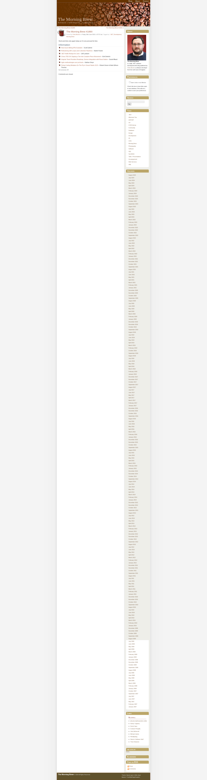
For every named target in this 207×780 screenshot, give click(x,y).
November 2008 (133, 662)
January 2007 (133, 706)
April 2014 (131, 492)
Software (131, 148)
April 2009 (131, 649)
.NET (111, 34)
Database (131, 130)
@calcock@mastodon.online (138, 721)
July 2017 (131, 390)
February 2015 (133, 465)
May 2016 (131, 426)
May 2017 (131, 395)
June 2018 (132, 361)
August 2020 (132, 301)
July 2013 (131, 515)
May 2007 (131, 701)
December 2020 (133, 290)
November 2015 (133, 442)
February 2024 (133, 191)
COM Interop (132, 125)
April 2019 (131, 342)
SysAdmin (131, 154)
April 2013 (131, 523)
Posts (131, 766)
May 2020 (131, 308)
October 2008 (133, 665)
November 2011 (133, 568)
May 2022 (131, 246)
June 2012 (132, 549)
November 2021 (133, 261)
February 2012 (133, 560)
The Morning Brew (75, 19)
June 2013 (132, 518)
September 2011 (133, 573)
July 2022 (131, 240)
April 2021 (131, 280)
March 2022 (132, 251)
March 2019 (132, 345)
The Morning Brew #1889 (66, 28)
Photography (132, 146)
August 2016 (132, 418)
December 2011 (133, 565)
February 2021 (133, 285)
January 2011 (132, 594)
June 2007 (132, 699)
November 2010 (133, 599)
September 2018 (133, 353)
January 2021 (133, 287)
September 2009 (133, 636)
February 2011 (133, 591)
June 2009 (132, 644)
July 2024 (131, 177)
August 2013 (132, 513)
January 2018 (133, 374)
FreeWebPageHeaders (133, 777)
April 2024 (131, 185)
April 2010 (131, 618)
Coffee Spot (137, 775)
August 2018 (132, 355)
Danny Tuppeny (135, 723)
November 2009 (133, 631)
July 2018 (131, 358)
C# (129, 122)
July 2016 (131, 421)
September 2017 (133, 384)
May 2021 (131, 277)
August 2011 (132, 576)
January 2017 (133, 405)
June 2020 (132, 306)
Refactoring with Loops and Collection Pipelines (76, 51)
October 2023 (133, 201)
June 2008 (132, 675)
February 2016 (133, 434)
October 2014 (133, 476)
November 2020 (133, 293)
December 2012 (133, 534)
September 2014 (133, 479)
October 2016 (133, 413)
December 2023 (133, 196)
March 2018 (132, 369)
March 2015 (132, 463)
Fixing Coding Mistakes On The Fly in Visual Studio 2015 (79, 65)
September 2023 (133, 204)
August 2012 (132, 544)
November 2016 (133, 410)
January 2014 (133, 500)
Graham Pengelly (135, 728)
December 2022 (133, 227)
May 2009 (131, 646)
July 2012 (131, 547)
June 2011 (132, 581)
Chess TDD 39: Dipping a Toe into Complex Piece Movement (81, 56)
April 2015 (131, 460)
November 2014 (133, 473)
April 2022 (131, 248)
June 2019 (132, 337)
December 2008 (133, 659)
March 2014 (132, 494)
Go (129, 104)
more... (128, 752)
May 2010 (131, 615)
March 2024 (132, 188)
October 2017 (133, 382)
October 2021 (133, 264)
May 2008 (131, 678)
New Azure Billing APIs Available (71, 48)
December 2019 (133, 322)
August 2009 (132, 638)
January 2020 (133, 319)
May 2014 (131, 489)
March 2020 (132, 314)
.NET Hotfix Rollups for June (70, 54)
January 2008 (133, 688)
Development (117, 34)
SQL (130, 151)
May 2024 (131, 183)
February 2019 (133, 348)
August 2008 (132, 670)
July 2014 (131, 484)
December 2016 (133, 408)
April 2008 (131, 680)
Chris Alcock (76, 34)
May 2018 (131, 363)
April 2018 (131, 366)
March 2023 (132, 219)
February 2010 (133, 623)
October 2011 (132, 570)
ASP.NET (131, 120)
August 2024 (132, 175)
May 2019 (131, 340)
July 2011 (131, 578)
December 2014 (133, 471)
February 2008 (133, 686)
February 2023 (133, 222)
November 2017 (133, 379)
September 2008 (133, 667)
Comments (132, 769)
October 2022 (133, 232)
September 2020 (133, 298)
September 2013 (133, 510)
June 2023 (132, 212)
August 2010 (132, 607)
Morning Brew (70, 36)
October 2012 (133, 539)
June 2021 (132, 274)
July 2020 (131, 303)
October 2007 (133, 691)
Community (132, 127)
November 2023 (133, 198)
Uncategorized (133, 159)
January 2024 (133, 193)
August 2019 (132, 332)
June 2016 (132, 424)
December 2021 (133, 259)
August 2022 (132, 238)
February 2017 (133, 403)
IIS (129, 138)
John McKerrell (134, 731)
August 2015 (132, 450)
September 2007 (133, 693)
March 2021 (132, 282)
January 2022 (133, 256)
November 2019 (133, 324)
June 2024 (132, 180)
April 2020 (131, 311)
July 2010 (131, 610)
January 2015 (133, 468)
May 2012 (131, 552)
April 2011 (131, 586)
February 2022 (133, 253)
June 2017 (132, 392)
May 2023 (131, 214)
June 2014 (132, 487)
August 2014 (132, 481)
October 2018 (133, 350)
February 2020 (133, 316)
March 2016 (132, 432)
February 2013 (133, 528)
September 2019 (133, 329)
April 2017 (131, 397)
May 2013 (131, 521)
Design (131, 133)
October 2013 (133, 507)
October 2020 (133, 295)
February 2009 (133, 654)
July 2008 (131, 672)
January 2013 (133, 531)
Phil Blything (133, 736)
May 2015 (131, 458)
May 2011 (131, 583)
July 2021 (131, 272)
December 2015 (133, 439)
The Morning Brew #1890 (79, 31)
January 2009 (133, 657)
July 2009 (131, 641)
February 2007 (133, 704)
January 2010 (133, 625)
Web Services (133, 162)
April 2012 (131, 555)
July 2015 (131, 452)
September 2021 (133, 267)
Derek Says (133, 726)
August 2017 (132, 387)
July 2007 (131, 696)
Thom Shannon (134, 742)
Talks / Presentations (135, 156)
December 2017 (133, 377)
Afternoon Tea (133, 117)
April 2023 (131, 217)
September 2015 (133, 447)
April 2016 (131, 429)
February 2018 (133, 371)
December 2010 (133, 596)
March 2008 (132, 683)
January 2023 (133, 225)
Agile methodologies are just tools (72, 62)
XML (130, 164)
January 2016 (133, 437)
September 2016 (133, 416)
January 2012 (133, 563)
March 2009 (132, 651)
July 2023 (131, 209)
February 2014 (133, 497)
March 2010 (132, 620)
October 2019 (133, 327)
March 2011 (132, 589)
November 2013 (133, 505)
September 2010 (133, 604)
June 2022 (132, 243)
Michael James (134, 734)
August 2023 (132, 206)
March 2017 (132, 400)
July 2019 (131, 335)
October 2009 (133, 633)
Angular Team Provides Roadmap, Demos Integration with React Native (84, 59)
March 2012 (132, 557)
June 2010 (132, 612)
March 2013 (132, 526)
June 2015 (132, 455)
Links (130, 141)
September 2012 (133, 541)
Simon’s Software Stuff (136, 739)
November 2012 (133, 536)
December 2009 (133, 628)
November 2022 (133, 230)
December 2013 (133, 502)
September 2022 (133, 235)
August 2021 (132, 269)
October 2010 (133, 602)
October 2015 (133, 445)
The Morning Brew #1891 (114, 28)
